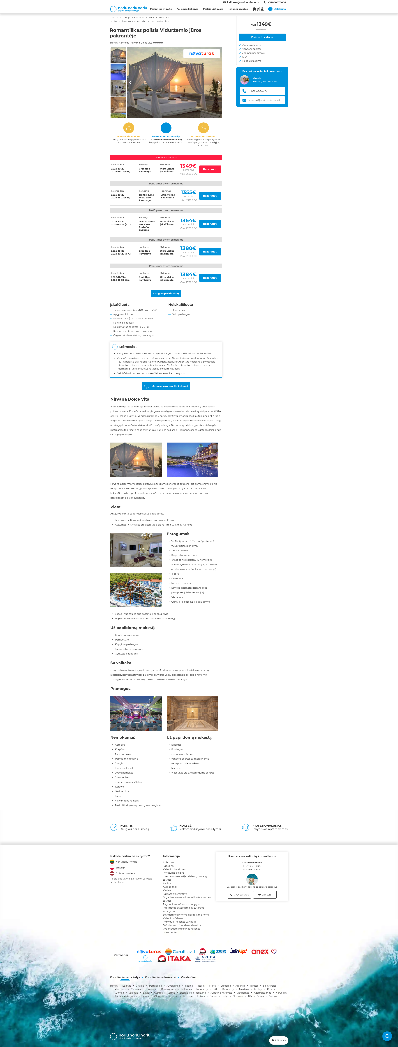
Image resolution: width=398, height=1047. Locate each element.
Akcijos (167, 883)
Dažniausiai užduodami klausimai (182, 925)
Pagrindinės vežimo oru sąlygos (181, 904)
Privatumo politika (173, 872)
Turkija (126, 17)
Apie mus (168, 862)
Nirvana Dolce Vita (158, 17)
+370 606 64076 (258, 90)
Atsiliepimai (170, 886)
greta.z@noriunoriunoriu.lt (264, 100)
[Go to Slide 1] (118, 55)
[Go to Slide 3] (118, 88)
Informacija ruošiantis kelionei (169, 386)
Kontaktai (168, 865)
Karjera (167, 890)
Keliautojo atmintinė (175, 893)
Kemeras (139, 17)
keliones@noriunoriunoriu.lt (244, 2)
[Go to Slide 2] (118, 72)
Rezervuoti (210, 169)
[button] (174, 82)
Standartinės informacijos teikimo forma (186, 914)
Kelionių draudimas (174, 869)
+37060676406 (277, 2)
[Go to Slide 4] (118, 105)
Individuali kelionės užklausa (179, 921)
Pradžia (114, 17)
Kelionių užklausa (173, 918)
